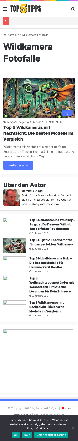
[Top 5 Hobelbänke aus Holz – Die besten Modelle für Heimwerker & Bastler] (14, 264)
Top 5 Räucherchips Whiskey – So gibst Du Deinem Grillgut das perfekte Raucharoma (52, 224)
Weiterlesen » (18, 165)
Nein (27, 434)
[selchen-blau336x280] (38, 332)
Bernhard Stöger (15, 122)
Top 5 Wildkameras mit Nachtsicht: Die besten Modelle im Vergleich (38, 133)
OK (16, 434)
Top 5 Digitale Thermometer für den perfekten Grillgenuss (51, 242)
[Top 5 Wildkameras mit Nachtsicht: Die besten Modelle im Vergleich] (14, 308)
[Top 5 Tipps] (25, 9)
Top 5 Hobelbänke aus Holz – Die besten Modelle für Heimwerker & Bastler (50, 263)
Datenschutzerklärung (51, 434)
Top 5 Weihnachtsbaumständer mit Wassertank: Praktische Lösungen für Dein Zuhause (51, 285)
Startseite (12, 34)
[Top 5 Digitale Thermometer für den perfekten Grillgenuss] (14, 245)
